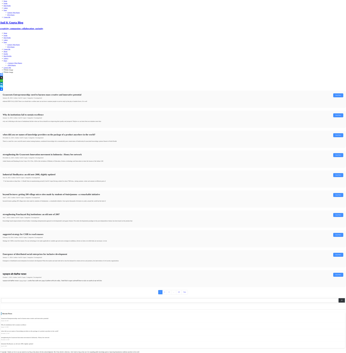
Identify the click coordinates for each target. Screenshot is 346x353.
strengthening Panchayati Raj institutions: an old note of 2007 (31, 214)
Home (5, 1)
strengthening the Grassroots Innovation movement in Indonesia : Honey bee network (42, 154)
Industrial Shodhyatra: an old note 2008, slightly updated (29, 174)
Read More (338, 95)
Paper (5, 10)
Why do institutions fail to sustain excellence (23, 115)
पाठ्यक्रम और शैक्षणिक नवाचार (14, 274)
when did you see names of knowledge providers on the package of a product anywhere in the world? (49, 134)
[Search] (342, 300)
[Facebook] (173, 74)
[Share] (173, 89)
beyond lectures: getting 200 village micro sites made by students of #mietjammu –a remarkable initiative (51, 194)
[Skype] (173, 86)
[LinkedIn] (173, 83)
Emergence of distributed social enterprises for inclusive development (35, 254)
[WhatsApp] (173, 80)
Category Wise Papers (13, 12)
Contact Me (7, 17)
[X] (173, 77)
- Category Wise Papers (14, 63)
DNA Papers (11, 15)
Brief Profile (7, 5)
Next (184, 292)
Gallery (6, 8)
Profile (5, 3)
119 (179, 292)
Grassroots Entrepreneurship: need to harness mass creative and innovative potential (42, 95)
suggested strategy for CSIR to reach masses (23, 234)
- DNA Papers (11, 65)
